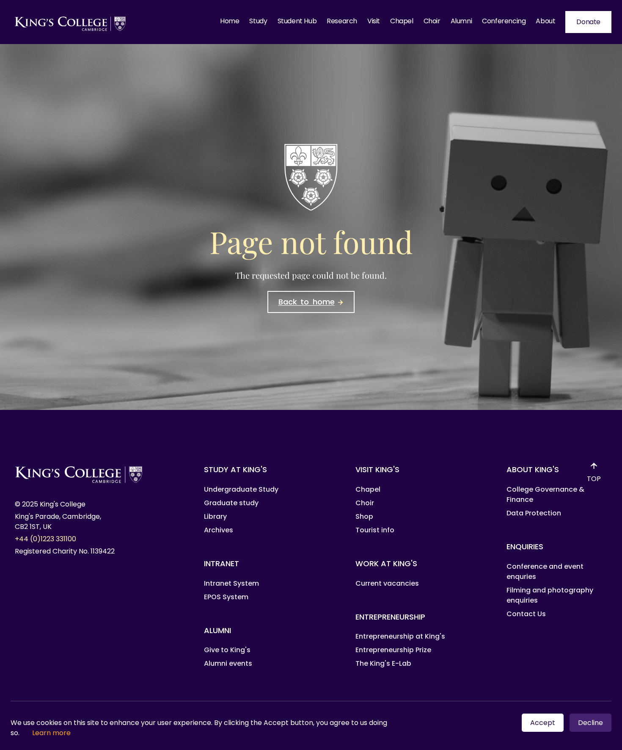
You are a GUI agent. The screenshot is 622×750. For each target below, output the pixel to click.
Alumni (461, 21)
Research (342, 21)
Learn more (51, 733)
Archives (218, 530)
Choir (432, 21)
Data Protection (533, 513)
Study (258, 21)
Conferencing (504, 21)
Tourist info (374, 530)
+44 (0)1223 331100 (45, 539)
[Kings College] (71, 22)
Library (215, 516)
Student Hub (297, 21)
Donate (588, 22)
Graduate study (231, 503)
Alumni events (228, 663)
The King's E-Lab (383, 663)
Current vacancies (387, 583)
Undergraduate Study (241, 489)
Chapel (401, 21)
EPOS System (226, 597)
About (545, 21)
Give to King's (227, 650)
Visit (373, 21)
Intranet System (231, 583)
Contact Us (526, 614)
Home (229, 21)
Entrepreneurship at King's (400, 636)
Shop (364, 516)
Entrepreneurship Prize (393, 650)
